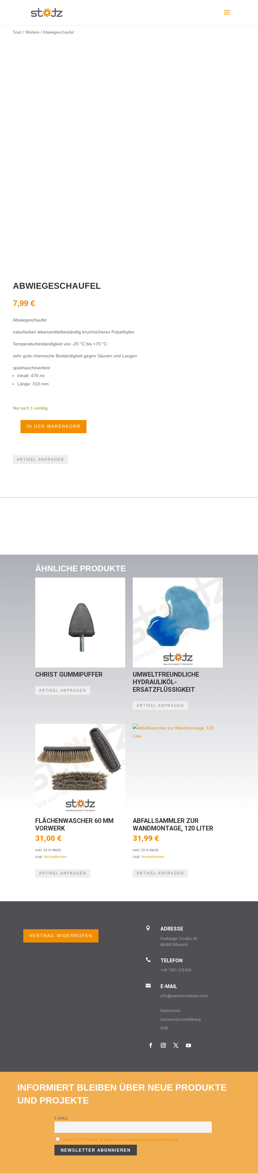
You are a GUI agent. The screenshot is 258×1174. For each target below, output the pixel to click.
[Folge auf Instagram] (163, 1045)
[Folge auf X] (176, 1045)
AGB (164, 1028)
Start (17, 32)
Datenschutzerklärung (180, 1019)
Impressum (170, 1011)
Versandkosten (54, 856)
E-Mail (61, 1118)
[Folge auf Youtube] (188, 1045)
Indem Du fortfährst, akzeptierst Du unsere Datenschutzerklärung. (121, 1139)
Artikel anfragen (40, 459)
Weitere (32, 32)
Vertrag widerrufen (61, 935)
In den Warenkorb (53, 426)
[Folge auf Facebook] (151, 1045)
